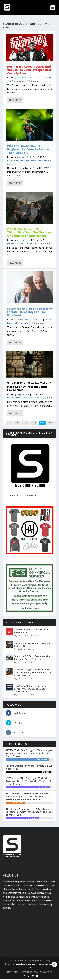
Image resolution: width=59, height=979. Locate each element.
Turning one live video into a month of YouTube (33, 644)
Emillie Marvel (23, 319)
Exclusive (11, 160)
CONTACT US (46, 972)
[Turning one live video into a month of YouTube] (9, 644)
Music (37, 635)
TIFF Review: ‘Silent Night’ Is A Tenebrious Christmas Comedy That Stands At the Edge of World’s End (29, 811)
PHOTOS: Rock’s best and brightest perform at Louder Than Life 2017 (28, 149)
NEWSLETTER (13, 972)
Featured (20, 160)
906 (50, 422)
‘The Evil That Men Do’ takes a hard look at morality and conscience (29, 386)
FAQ (36, 972)
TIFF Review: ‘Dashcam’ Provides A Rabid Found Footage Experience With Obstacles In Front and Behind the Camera (28, 796)
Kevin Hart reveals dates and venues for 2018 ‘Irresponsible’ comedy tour (29, 70)
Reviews (47, 160)
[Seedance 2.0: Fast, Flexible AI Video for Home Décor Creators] (9, 657)
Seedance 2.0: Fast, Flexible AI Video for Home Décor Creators (33, 658)
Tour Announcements (16, 81)
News (49, 77)
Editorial (10, 243)
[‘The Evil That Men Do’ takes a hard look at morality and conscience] (29, 364)
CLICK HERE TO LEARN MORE (23, 495)
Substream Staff (24, 77)
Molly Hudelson (23, 240)
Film (18, 397)
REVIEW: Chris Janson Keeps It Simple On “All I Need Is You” (29, 767)
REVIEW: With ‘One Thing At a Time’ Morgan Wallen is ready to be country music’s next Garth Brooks (29, 753)
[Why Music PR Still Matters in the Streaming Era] (9, 631)
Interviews (20, 323)
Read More (15, 100)
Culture (31, 635)
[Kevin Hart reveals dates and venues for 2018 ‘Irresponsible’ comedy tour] (29, 47)
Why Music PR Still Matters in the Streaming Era (31, 631)
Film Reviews (27, 397)
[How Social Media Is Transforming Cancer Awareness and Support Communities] (9, 687)
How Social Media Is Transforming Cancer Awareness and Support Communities (32, 688)
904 (34, 422)
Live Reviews (31, 160)
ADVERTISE (27, 972)
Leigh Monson (23, 394)
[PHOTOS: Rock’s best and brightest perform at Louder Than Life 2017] (29, 125)
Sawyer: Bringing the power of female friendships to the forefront (30, 312)
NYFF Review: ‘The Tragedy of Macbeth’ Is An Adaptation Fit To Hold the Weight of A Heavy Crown (28, 781)
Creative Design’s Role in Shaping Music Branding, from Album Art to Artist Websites (32, 672)
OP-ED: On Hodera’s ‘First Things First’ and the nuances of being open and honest (29, 232)
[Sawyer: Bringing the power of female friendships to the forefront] (29, 287)
